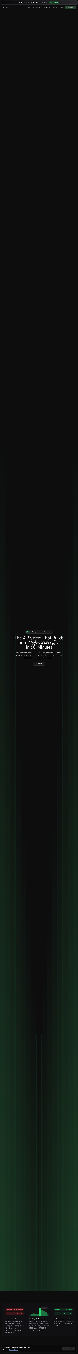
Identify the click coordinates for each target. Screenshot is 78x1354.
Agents (38, 7)
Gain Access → (54, 2)
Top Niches (46, 7)
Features (31, 7)
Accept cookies (68, 1349)
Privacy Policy (13, 1350)
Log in (61, 7)
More (53, 7)
